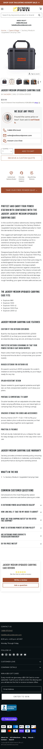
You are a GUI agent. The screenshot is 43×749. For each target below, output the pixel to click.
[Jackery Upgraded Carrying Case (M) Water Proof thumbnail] (26, 81)
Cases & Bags (14, 30)
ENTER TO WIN (21, 697)
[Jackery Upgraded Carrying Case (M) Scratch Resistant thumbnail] (33, 81)
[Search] (39, 15)
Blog (24, 737)
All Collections (15, 737)
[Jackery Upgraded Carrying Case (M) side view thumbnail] (19, 81)
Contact (4, 739)
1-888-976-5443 (14, 130)
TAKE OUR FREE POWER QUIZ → (21, 190)
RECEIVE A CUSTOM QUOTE (21, 158)
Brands (30, 737)
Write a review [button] (20, 580)
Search (11, 739)
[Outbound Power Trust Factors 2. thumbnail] (11, 81)
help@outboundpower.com (11, 635)
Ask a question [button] (20, 585)
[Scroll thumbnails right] (40, 82)
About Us (4, 737)
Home (3, 30)
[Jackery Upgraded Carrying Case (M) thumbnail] (4, 81)
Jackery (7, 94)
